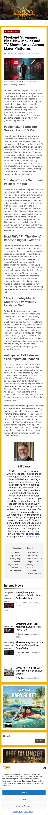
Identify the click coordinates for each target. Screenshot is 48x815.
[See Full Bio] (40, 536)
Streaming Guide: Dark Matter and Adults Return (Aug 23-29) (28, 627)
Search (6, 736)
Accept (24, 792)
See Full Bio (33, 536)
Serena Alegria (23, 634)
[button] (44, 768)
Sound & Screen (12, 31)
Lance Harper (23, 602)
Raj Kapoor (22, 678)
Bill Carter (10, 53)
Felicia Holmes (23, 652)
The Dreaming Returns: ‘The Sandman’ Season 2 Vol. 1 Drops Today (29, 645)
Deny (24, 799)
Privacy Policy (18, 812)
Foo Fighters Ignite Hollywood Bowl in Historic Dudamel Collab (29, 595)
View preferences (24, 806)
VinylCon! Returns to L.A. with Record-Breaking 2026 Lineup (29, 671)
